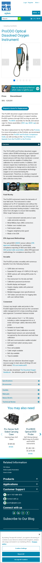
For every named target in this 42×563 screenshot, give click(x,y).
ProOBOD (12, 121)
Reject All (21, 554)
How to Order (7, 472)
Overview (5, 144)
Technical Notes (9, 402)
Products (8, 479)
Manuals (6, 394)
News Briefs (7, 398)
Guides (5, 390)
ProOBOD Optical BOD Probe (30, 432)
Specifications (7, 381)
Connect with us (12, 499)
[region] (21, 547)
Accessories (6, 384)
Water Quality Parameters (11, 470)
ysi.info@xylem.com (14, 503)
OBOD (18, 243)
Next (40, 434)
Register (30, 2)
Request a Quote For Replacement (15, 108)
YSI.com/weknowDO (19, 365)
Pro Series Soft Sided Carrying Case (11, 432)
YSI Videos (6, 467)
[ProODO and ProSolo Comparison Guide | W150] (21, 186)
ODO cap (25, 123)
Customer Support (14, 489)
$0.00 (37, 19)
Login (25, 2)
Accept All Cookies (20, 559)
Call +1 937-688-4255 (14, 495)
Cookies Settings (21, 548)
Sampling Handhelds (10, 26)
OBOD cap (32, 123)
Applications (10, 484)
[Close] (39, 534)
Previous (1, 434)
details (11, 447)
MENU (35, 13)
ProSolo (37, 130)
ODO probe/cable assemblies (13, 250)
